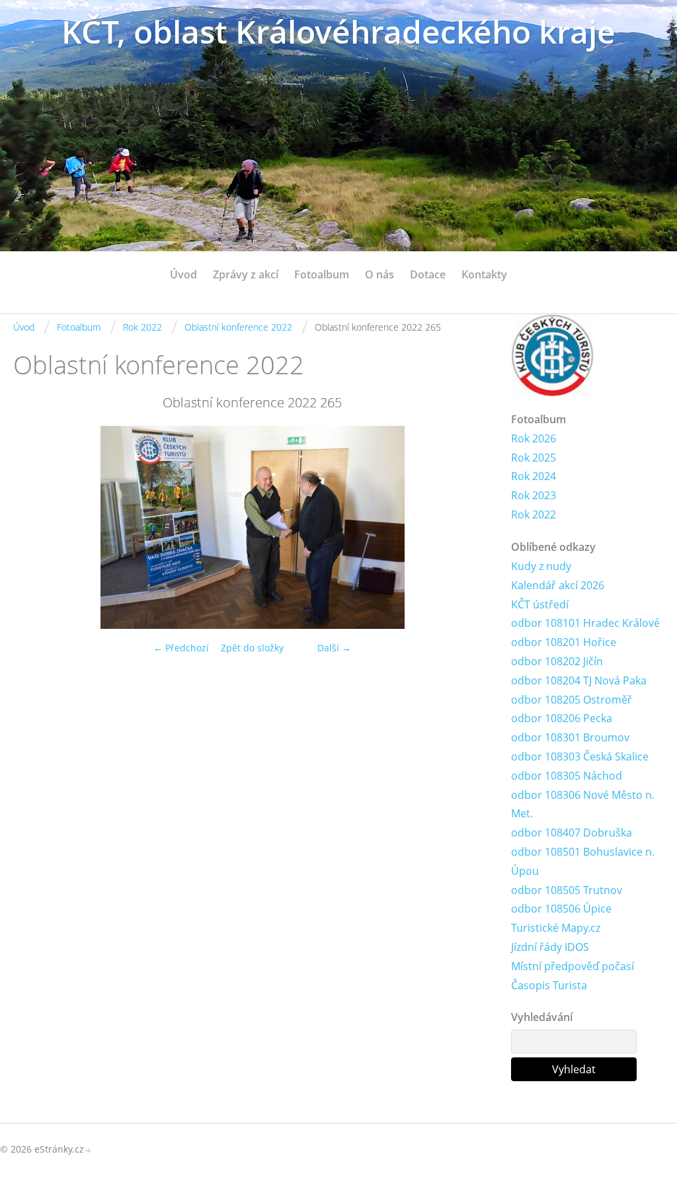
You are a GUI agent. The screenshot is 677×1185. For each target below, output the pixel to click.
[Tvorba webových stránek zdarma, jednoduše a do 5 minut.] (88, 1150)
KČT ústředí (540, 604)
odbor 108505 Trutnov (566, 890)
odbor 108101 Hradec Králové (585, 623)
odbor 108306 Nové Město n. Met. (583, 804)
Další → (334, 647)
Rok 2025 (533, 457)
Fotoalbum (321, 274)
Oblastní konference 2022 (238, 327)
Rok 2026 (533, 438)
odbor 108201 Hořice (563, 642)
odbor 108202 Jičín (557, 661)
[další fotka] (470, 527)
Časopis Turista (549, 985)
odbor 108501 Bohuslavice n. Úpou (583, 861)
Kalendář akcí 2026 (557, 585)
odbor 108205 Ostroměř (571, 699)
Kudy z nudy (541, 566)
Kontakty (484, 274)
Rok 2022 (142, 327)
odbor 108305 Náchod (566, 775)
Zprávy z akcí (245, 274)
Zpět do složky (252, 647)
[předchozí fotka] (35, 527)
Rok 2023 (533, 495)
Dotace (428, 274)
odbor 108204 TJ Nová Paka (579, 680)
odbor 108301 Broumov (570, 737)
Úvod (183, 274)
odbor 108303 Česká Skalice (580, 756)
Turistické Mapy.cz (555, 927)
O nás (379, 274)
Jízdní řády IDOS (550, 947)
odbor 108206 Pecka (561, 718)
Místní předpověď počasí (572, 966)
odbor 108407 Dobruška (571, 832)
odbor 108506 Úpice (561, 908)
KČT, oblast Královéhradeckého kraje (338, 31)
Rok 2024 (533, 476)
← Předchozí (181, 647)
